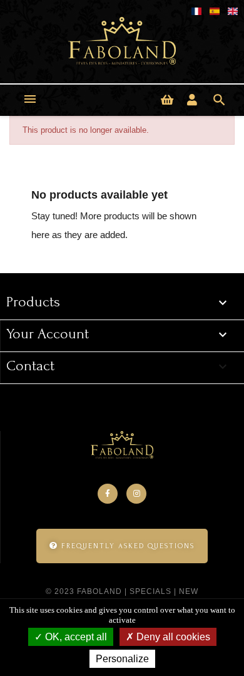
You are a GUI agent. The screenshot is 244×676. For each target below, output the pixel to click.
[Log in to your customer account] (192, 100)
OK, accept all (75, 637)
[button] (122, 546)
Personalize (122, 658)
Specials (150, 591)
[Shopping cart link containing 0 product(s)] (167, 100)
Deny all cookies (172, 637)
